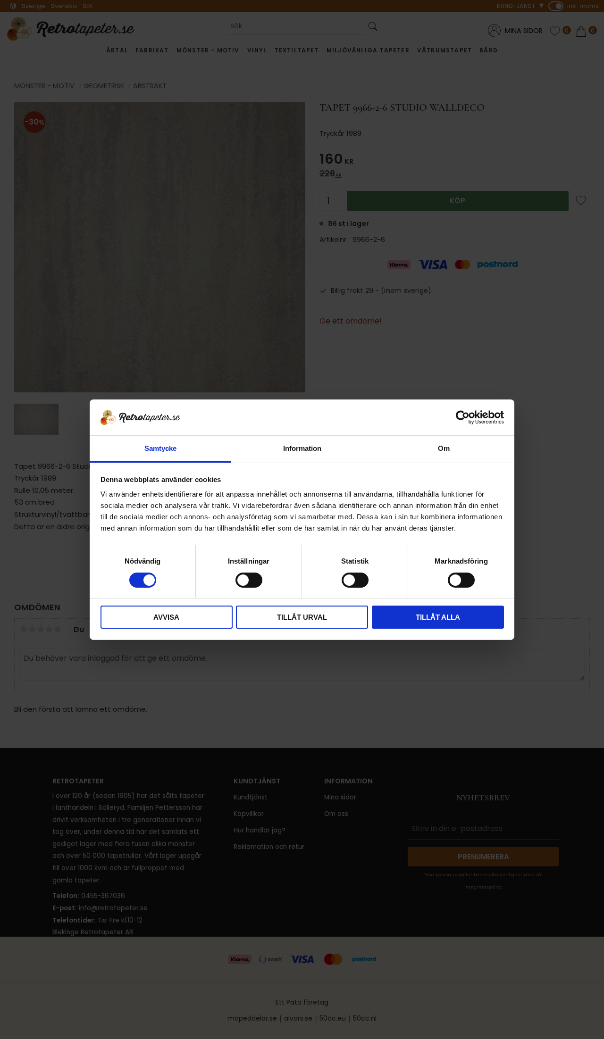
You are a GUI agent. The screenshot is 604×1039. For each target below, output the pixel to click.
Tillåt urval (302, 617)
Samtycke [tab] (160, 448)
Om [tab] (444, 448)
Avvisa (166, 617)
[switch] (248, 580)
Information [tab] (302, 448)
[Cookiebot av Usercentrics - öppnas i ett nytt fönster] (462, 417)
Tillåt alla (438, 617)
